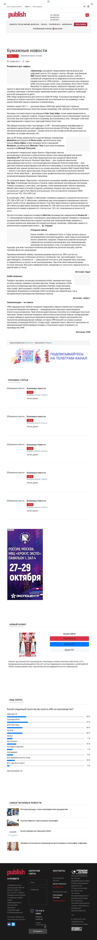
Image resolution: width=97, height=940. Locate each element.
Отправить (38, 931)
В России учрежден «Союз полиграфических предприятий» (44, 809)
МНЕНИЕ (27, 24)
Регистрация (37, 6)
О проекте (13, 878)
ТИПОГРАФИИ (80, 24)
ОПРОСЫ (48, 29)
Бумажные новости (28, 56)
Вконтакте (28, 343)
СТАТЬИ (20, 24)
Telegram (48, 343)
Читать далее (32, 398)
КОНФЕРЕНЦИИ (39, 29)
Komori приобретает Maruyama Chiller (36, 831)
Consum (39, 56)
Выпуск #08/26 (69, 634)
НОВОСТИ (13, 24)
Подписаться (69, 638)
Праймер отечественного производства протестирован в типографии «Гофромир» (54, 843)
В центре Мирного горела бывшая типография (39, 821)
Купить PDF (69, 644)
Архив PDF (69, 650)
